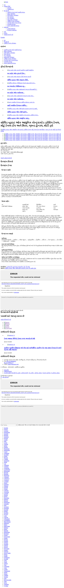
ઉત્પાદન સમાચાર (12, 30)
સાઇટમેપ (6, 370)
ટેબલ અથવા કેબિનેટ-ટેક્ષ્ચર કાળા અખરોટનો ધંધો (19, 338)
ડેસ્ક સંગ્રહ (10, 16)
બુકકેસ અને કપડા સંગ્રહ (14, 22)
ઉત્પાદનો (6, 11)
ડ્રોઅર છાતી (24, 373)
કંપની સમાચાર (11, 28)
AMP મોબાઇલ (8, 371)
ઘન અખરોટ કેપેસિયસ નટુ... (16, 86)
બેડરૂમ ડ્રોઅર (46, 373)
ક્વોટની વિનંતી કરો (6, 319)
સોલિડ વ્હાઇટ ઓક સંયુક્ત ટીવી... (18, 80)
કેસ (5, 31)
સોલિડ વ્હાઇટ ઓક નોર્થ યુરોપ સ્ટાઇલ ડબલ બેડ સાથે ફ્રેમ (20, 268)
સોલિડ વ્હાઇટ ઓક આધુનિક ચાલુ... (18, 118)
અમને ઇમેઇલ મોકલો (6, 158)
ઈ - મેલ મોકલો (4, 377)
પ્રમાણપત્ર (10, 9)
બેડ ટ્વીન (31, 373)
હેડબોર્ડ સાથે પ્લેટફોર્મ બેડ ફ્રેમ (12, 373)
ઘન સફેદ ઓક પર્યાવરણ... (15, 92)
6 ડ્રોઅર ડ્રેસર (55, 373)
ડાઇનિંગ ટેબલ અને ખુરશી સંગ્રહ (16, 12)
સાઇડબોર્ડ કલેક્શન (12, 19)
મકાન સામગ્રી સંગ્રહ (13, 25)
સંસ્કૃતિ (9, 8)
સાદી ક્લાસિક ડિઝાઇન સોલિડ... (17, 105)
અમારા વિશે (7, 6)
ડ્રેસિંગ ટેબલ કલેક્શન (13, 21)
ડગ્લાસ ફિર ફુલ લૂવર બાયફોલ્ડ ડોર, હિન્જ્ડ (18, 266)
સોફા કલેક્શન (11, 13)
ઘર (5, 5)
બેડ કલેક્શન (10, 18)
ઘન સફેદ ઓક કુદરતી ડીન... (16, 73)
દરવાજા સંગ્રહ (11, 24)
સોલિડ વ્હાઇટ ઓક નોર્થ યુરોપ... (17, 112)
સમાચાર (6, 27)
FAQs (5, 33)
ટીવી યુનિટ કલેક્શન (12, 15)
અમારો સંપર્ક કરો (8, 34)
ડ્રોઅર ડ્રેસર (38, 373)
